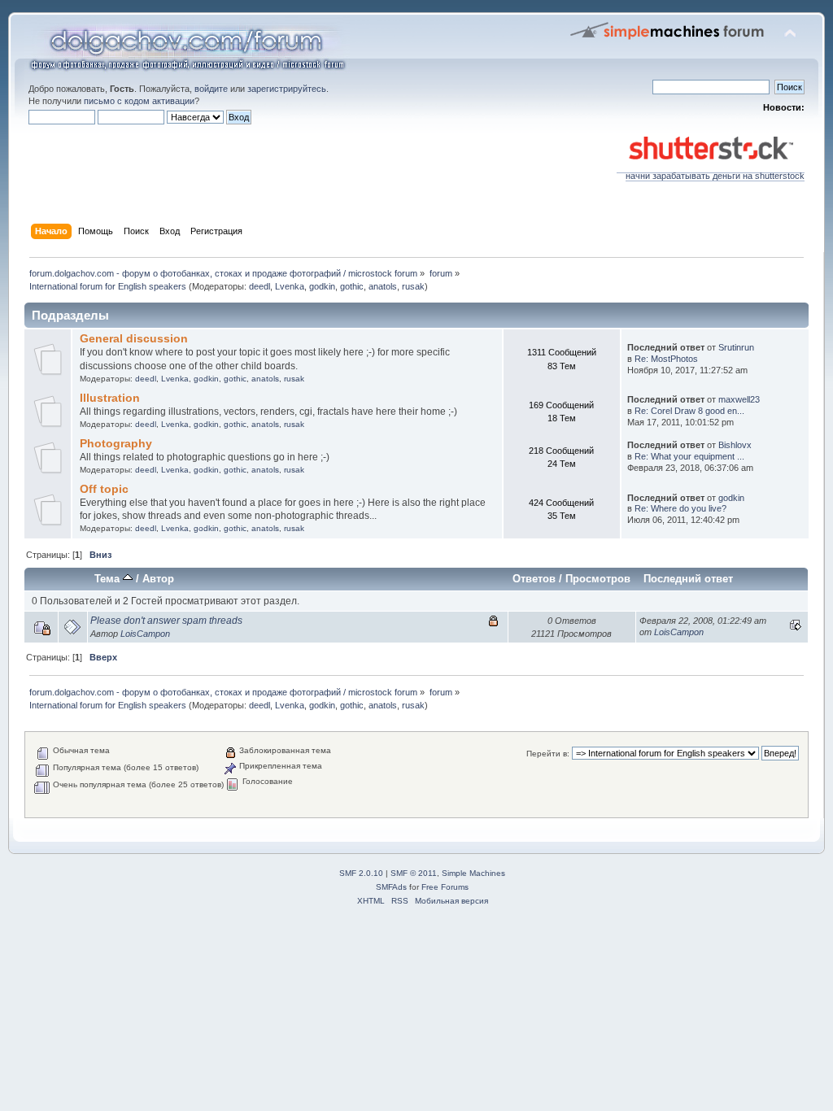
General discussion (134, 339)
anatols (383, 286)
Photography (116, 444)
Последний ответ (688, 579)
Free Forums (445, 886)
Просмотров (597, 579)
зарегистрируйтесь (286, 89)
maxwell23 (739, 399)
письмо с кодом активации (139, 101)
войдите (211, 89)
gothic (352, 286)
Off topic (104, 489)
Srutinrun (736, 347)
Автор (158, 579)
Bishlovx (735, 445)
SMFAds (391, 886)
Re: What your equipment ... (689, 456)
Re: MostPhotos (666, 359)
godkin (322, 286)
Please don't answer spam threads (166, 620)
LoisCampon (145, 633)
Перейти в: (547, 753)
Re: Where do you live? (680, 508)
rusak (413, 286)
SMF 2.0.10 (361, 873)
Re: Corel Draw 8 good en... (689, 411)
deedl (259, 286)
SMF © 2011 (413, 873)
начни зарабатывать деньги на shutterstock (715, 176)
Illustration (110, 398)
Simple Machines (473, 873)
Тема (108, 579)
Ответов (534, 579)
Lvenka (289, 286)
